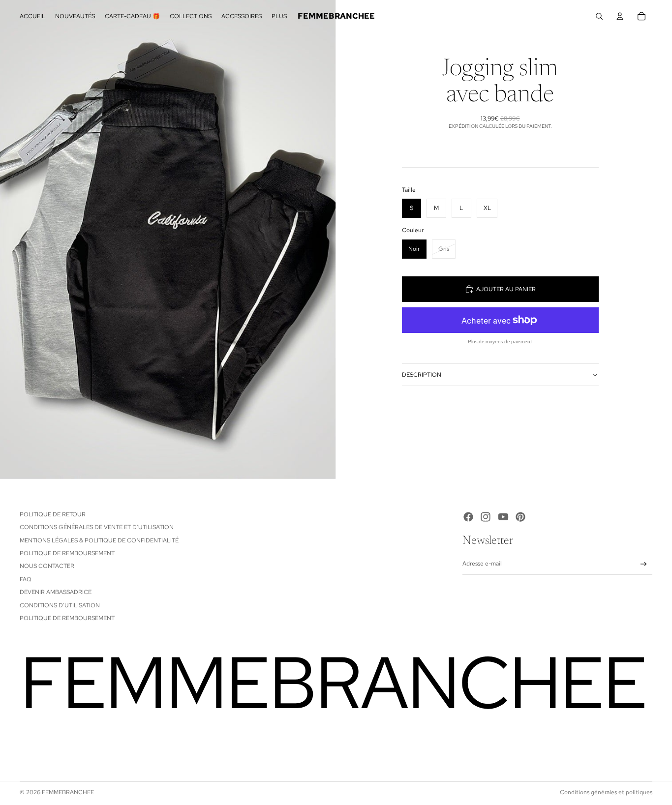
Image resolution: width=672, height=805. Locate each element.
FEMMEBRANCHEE (68, 792)
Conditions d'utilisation (60, 605)
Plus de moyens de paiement (500, 341)
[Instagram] (485, 517)
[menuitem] (279, 16)
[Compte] (620, 16)
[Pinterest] (520, 517)
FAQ (25, 579)
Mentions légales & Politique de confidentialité (99, 540)
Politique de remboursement (67, 553)
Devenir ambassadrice (56, 592)
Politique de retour (53, 514)
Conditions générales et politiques (606, 792)
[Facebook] (468, 517)
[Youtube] (503, 517)
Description (421, 375)
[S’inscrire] (643, 564)
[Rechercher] (599, 16)
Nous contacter (47, 566)
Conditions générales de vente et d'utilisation (97, 527)
